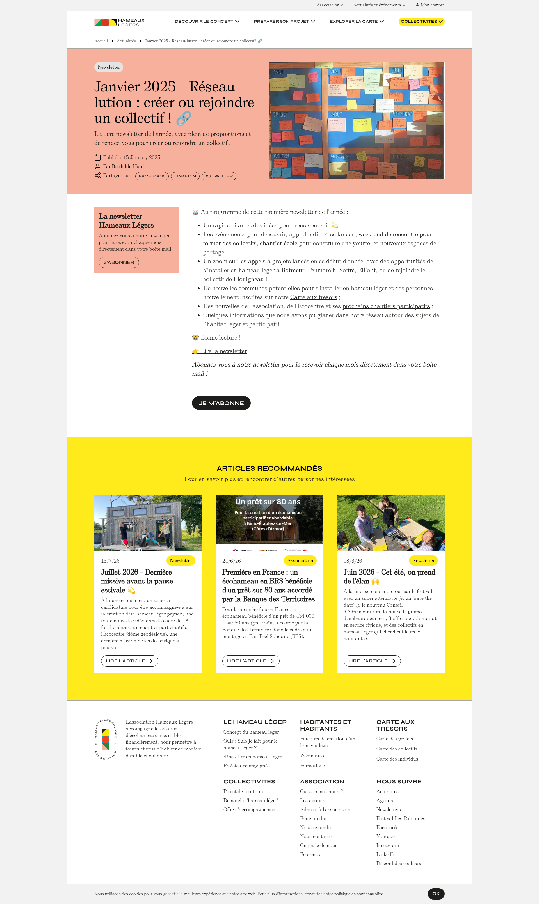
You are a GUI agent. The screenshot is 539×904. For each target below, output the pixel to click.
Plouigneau (249, 279)
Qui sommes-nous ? (321, 791)
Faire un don (314, 818)
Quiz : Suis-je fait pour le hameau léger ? (250, 744)
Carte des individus (397, 759)
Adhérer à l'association (325, 809)
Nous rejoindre (316, 827)
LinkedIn (185, 176)
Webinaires (312, 755)
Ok (436, 893)
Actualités (126, 41)
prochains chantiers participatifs (386, 306)
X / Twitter (219, 176)
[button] (208, 21)
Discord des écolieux (398, 863)
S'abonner (119, 262)
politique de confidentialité (358, 893)
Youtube (385, 836)
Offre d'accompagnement (250, 809)
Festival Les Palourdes (400, 818)
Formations (312, 765)
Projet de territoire (243, 791)
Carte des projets (394, 738)
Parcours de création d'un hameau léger (327, 742)
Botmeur (292, 270)
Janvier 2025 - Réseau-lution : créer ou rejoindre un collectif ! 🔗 (203, 41)
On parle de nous (318, 845)
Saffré (347, 270)
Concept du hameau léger (251, 732)
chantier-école (278, 243)
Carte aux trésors (313, 297)
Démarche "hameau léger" (250, 800)
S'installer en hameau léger (252, 756)
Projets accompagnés (246, 765)
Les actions (312, 800)
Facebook (152, 176)
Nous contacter (316, 836)
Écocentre (310, 854)
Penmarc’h (322, 270)
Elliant (367, 270)
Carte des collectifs (396, 749)
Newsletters (388, 809)
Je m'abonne (221, 403)
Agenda (385, 800)
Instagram (387, 845)
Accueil (101, 41)
